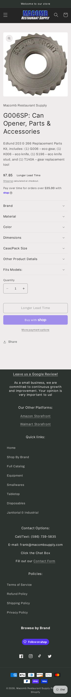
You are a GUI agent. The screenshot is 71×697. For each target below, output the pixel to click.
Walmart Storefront (35, 424)
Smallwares (15, 485)
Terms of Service (19, 584)
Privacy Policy (17, 612)
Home (11, 448)
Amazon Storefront (35, 416)
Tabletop (13, 494)
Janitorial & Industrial (22, 512)
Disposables (16, 503)
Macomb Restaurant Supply (33, 688)
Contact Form (44, 561)
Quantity (9, 280)
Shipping (8, 181)
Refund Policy (17, 594)
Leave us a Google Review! (35, 374)
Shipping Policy (18, 603)
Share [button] (12, 341)
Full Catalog (16, 466)
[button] (5, 15)
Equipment (15, 475)
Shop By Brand (18, 457)
